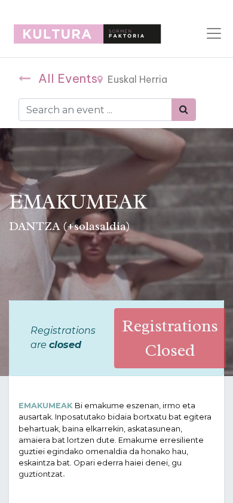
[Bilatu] (183, 109)
